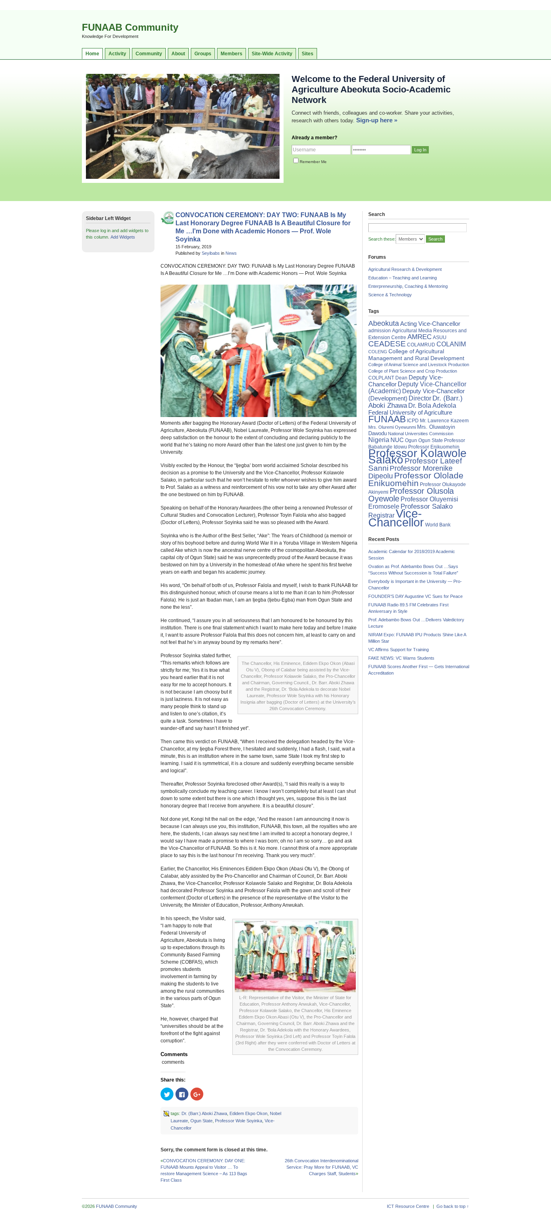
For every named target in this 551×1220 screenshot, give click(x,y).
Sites (307, 54)
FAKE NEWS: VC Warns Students (401, 658)
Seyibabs (211, 253)
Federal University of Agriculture (410, 412)
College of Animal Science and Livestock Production (418, 364)
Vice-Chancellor (396, 518)
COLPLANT (381, 378)
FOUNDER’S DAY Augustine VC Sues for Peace (415, 596)
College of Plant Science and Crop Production (412, 371)
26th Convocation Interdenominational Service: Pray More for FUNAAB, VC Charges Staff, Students (321, 1167)
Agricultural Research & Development (405, 269)
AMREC (419, 337)
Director (420, 398)
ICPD (413, 420)
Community (149, 54)
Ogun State (201, 1120)
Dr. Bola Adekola (432, 405)
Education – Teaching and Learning (402, 277)
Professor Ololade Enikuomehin (415, 479)
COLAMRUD (421, 344)
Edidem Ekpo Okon (248, 1113)
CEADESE (387, 344)
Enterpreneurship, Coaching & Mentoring (408, 286)
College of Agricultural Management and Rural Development (416, 354)
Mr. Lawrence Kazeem (444, 420)
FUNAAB (387, 419)
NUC (397, 439)
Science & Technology (390, 294)
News (231, 253)
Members (231, 54)
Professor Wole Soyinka (238, 1120)
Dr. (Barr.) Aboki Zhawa (204, 1113)
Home (92, 54)
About (178, 54)
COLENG (377, 351)
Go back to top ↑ (452, 1206)
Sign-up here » (376, 120)
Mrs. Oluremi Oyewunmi (392, 427)
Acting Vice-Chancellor (430, 324)
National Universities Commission (420, 433)
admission (379, 330)
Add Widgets (123, 237)
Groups (202, 54)
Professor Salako (427, 506)
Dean (401, 378)
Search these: (382, 239)
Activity (117, 54)
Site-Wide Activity (272, 54)
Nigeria (378, 439)
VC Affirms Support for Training (398, 649)
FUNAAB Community (130, 27)
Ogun (411, 440)
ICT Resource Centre (408, 1206)
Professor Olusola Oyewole (411, 494)
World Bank (438, 524)
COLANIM (451, 344)
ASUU (440, 337)
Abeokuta (383, 323)
